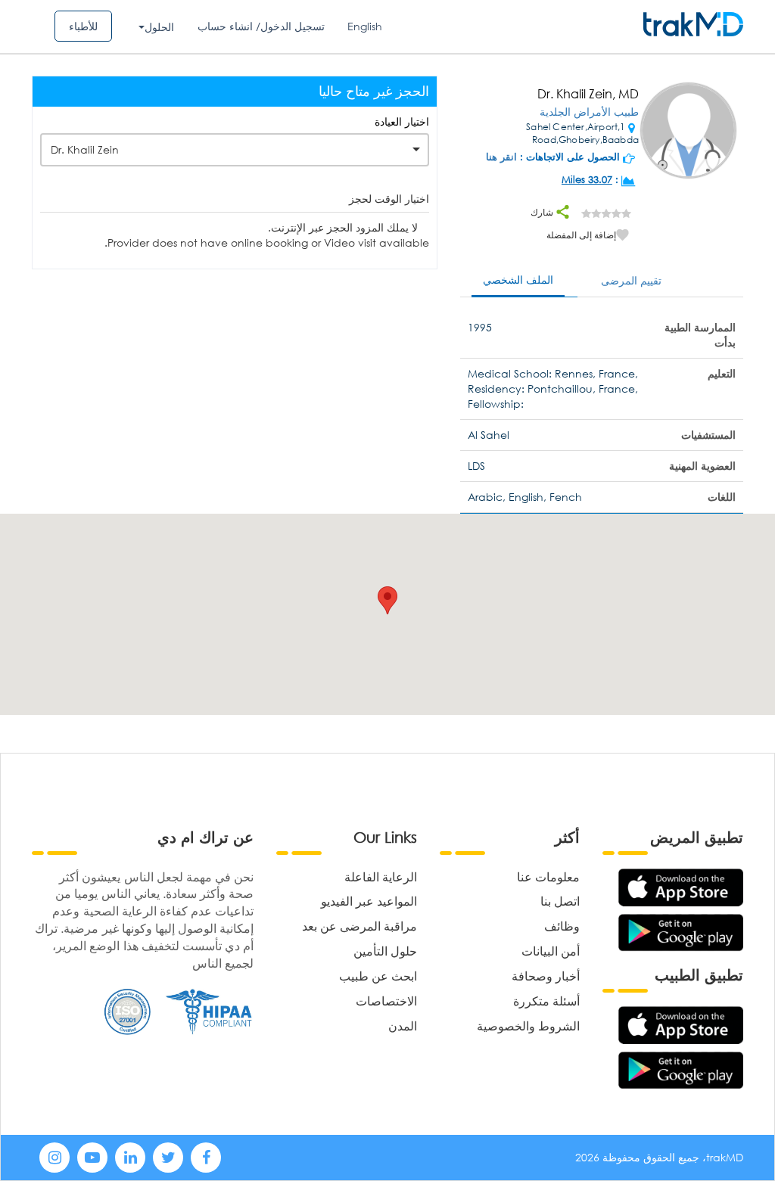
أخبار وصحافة (546, 976)
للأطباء (83, 26)
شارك (543, 212)
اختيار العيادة (402, 121)
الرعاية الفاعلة (380, 876)
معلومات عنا (548, 876)
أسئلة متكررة (546, 1001)
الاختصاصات (386, 1001)
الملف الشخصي (518, 279)
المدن (402, 1025)
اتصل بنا (560, 901)
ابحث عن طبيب (378, 976)
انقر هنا (501, 157)
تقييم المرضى (631, 280)
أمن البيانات (550, 951)
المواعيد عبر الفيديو (369, 901)
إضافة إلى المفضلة (581, 234)
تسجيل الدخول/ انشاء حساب (261, 26)
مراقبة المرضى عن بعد (359, 926)
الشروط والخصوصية (528, 1025)
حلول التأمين (385, 951)
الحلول (159, 27)
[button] (387, 600)
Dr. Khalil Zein (85, 149)
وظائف (562, 926)
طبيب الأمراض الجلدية (589, 111)
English (364, 26)
